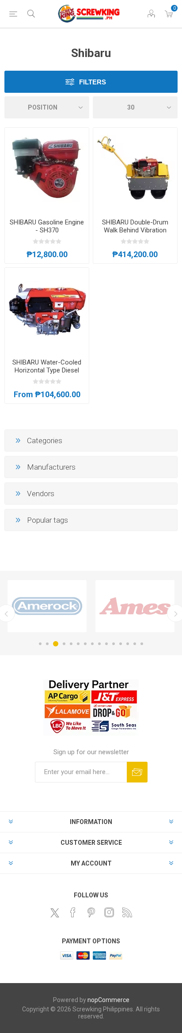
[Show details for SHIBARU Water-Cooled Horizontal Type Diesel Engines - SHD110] (47, 310)
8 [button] (92, 643)
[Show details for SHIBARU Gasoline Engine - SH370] (47, 170)
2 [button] (47, 643)
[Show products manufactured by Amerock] (47, 606)
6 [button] (78, 643)
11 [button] (113, 643)
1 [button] (40, 643)
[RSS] (127, 912)
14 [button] (134, 643)
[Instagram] (109, 912)
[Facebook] (73, 912)
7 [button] (85, 643)
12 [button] (120, 643)
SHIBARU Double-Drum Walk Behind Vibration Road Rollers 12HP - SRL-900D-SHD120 (135, 234)
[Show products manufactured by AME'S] (134, 606)
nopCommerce (108, 999)
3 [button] (55, 643)
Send (137, 772)
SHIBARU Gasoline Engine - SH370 (47, 226)
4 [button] (64, 643)
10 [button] (106, 643)
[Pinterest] (91, 912)
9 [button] (99, 643)
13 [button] (127, 643)
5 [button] (71, 643)
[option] (47, 606)
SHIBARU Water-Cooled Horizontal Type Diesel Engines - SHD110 (46, 370)
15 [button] (141, 643)
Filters (92, 82)
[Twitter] (55, 913)
